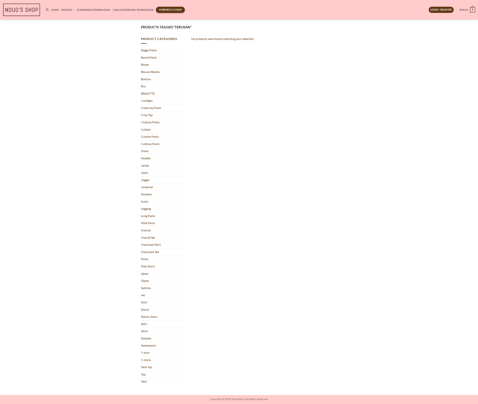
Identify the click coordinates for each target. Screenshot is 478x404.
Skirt (144, 324)
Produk (66, 9)
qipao (144, 273)
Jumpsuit (147, 187)
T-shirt (145, 352)
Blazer (145, 64)
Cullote (145, 129)
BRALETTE (148, 93)
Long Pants (148, 216)
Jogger (145, 180)
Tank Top (146, 367)
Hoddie (145, 158)
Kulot (144, 201)
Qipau (145, 280)
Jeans (144, 172)
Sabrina (146, 288)
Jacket (145, 165)
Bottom (146, 79)
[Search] (47, 9)
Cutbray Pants (150, 144)
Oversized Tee (150, 252)
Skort (144, 331)
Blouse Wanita (150, 72)
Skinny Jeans (149, 316)
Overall (145, 230)
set (143, 295)
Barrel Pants (149, 57)
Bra (143, 86)
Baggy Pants (149, 50)
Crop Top (147, 115)
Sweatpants (148, 345)
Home (55, 9)
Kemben (146, 194)
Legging (146, 208)
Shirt (144, 302)
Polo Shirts (148, 266)
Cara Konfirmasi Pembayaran (133, 9)
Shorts (145, 309)
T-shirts (146, 360)
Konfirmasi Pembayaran (93, 9)
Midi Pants (148, 223)
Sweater (146, 338)
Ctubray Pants (150, 122)
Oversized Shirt (151, 244)
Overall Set (148, 237)
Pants (144, 259)
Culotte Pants (150, 136)
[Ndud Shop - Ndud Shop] (21, 9)
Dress (144, 151)
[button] (441, 10)
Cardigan (147, 100)
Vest (144, 381)
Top (143, 374)
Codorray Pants (151, 108)
